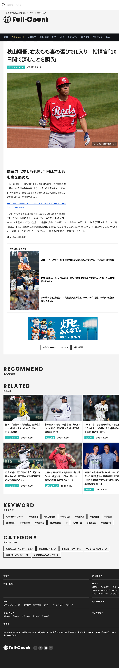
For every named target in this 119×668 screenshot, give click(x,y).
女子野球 (36, 616)
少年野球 (45, 616)
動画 (108, 37)
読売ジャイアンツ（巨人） (101, 587)
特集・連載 (44, 37)
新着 (6, 37)
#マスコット (106, 522)
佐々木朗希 (37, 604)
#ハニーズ (77, 522)
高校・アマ (85, 37)
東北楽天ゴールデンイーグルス (19, 548)
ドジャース (69, 604)
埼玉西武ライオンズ (15, 67)
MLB (62, 37)
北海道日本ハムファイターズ (46, 555)
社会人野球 (26, 616)
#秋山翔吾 (78, 347)
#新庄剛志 (33, 516)
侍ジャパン (72, 37)
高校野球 (6, 616)
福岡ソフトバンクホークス (17, 555)
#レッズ (64, 347)
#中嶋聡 (108, 516)
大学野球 (16, 616)
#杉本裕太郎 (55, 522)
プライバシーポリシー (104, 632)
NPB (54, 37)
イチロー (47, 604)
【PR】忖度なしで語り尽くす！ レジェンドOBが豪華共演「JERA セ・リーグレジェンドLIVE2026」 (36, 205)
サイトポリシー (84, 632)
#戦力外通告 (49, 516)
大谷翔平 (32, 37)
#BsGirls (91, 522)
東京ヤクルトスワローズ (101, 590)
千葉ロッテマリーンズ (71, 548)
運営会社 (42, 632)
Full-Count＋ (18, 37)
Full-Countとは (10, 632)
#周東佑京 (65, 516)
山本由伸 (27, 604)
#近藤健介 (94, 516)
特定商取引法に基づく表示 (62, 632)
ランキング (97, 37)
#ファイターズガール (15, 516)
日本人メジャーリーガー (12, 604)
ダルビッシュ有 (57, 604)
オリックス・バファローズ (96, 548)
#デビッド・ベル (49, 347)
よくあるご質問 (10, 635)
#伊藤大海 (39, 522)
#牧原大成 (79, 516)
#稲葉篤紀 (10, 522)
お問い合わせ (28, 632)
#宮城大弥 (25, 522)
